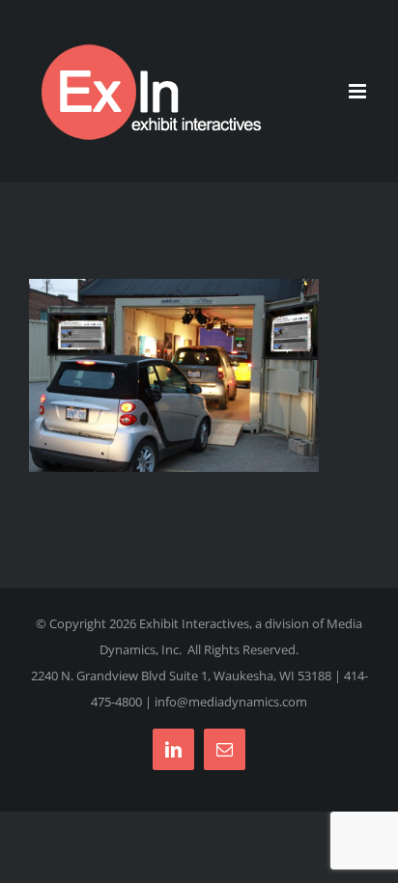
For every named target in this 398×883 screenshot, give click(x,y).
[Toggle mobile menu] (359, 91)
